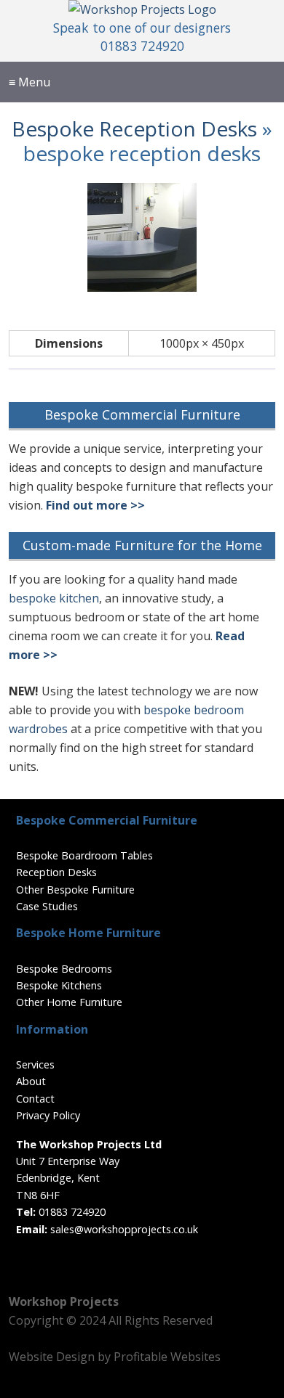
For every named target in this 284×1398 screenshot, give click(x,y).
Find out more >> (95, 505)
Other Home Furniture (69, 1002)
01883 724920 (142, 45)
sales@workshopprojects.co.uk (124, 1229)
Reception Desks (56, 872)
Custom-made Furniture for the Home (142, 545)
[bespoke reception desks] (142, 287)
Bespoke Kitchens (59, 985)
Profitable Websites (167, 1357)
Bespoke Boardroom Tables (84, 855)
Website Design (52, 1357)
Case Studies (47, 906)
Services (35, 1064)
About (31, 1081)
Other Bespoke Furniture (75, 889)
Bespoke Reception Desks (134, 128)
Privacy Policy (48, 1115)
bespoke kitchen (54, 598)
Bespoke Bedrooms (64, 969)
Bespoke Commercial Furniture (142, 414)
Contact (35, 1098)
